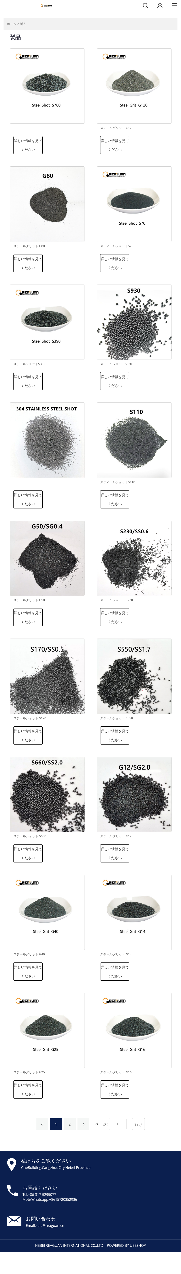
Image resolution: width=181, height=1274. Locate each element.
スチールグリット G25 (29, 1072)
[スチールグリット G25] (47, 1030)
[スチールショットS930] (134, 322)
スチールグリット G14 (116, 954)
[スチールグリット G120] (134, 86)
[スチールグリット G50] (47, 558)
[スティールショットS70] (134, 204)
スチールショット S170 (29, 718)
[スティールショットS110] (134, 440)
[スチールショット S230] (134, 558)
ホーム (11, 24)
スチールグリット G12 (116, 836)
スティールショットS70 (116, 246)
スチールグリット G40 (29, 954)
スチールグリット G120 (116, 128)
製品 (23, 24)
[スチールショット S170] (47, 676)
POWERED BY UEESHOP (126, 1245)
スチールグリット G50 (29, 600)
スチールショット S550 (116, 718)
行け (138, 1124)
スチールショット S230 (116, 600)
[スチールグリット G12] (134, 794)
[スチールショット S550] (134, 676)
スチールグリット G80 (29, 246)
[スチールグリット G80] (47, 204)
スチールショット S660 (29, 836)
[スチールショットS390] (47, 322)
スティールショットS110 (117, 482)
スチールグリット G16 (116, 1072)
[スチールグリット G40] (47, 912)
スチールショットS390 (29, 364)
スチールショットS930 (116, 364)
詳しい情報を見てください (28, 145)
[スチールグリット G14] (134, 912)
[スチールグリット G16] (134, 1030)
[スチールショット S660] (47, 794)
